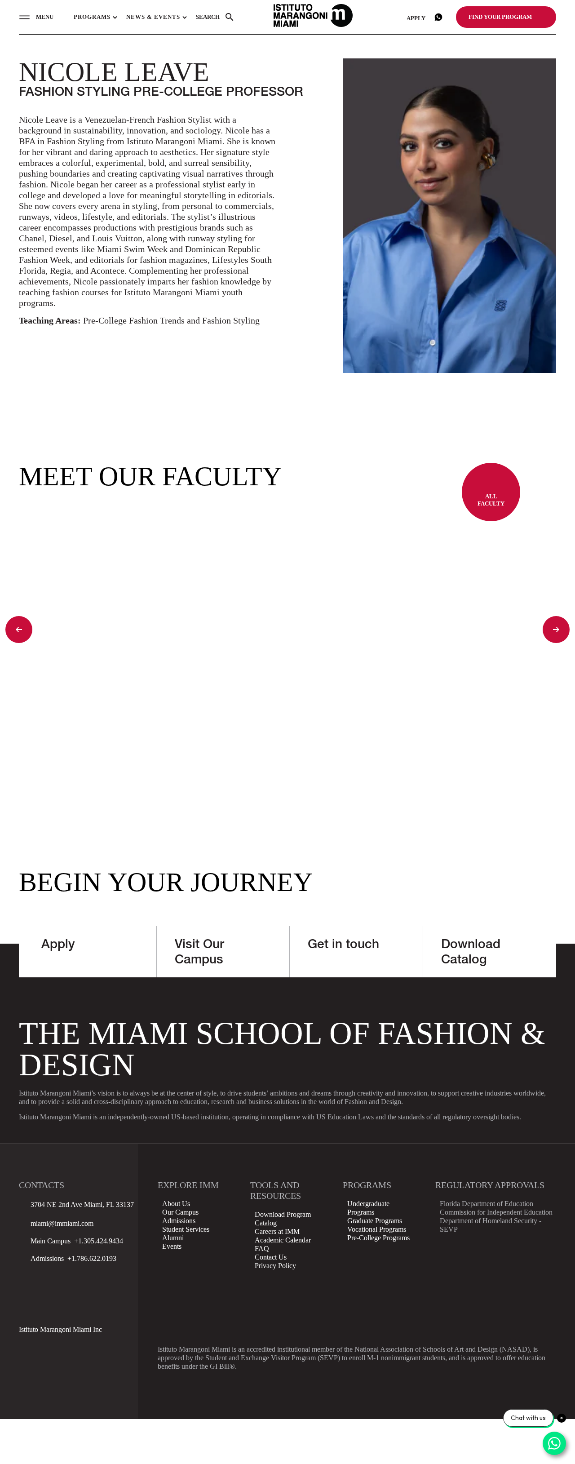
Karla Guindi (64, 768)
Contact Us (271, 1257)
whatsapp (438, 17)
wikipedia (27, 1309)
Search (208, 16)
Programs (92, 16)
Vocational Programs (376, 1229)
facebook (27, 1286)
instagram (50, 1286)
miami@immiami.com (62, 1223)
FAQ (262, 1248)
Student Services (185, 1229)
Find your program (500, 16)
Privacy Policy (275, 1265)
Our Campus (180, 1212)
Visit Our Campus (199, 953)
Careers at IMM (277, 1231)
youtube (119, 1286)
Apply (416, 18)
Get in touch (343, 945)
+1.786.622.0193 (90, 1258)
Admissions (178, 1220)
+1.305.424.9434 (97, 1241)
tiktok (73, 1286)
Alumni (173, 1238)
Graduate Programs (374, 1220)
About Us (176, 1203)
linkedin (96, 1286)
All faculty (491, 500)
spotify (50, 1309)
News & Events (153, 16)
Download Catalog (470, 953)
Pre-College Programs (378, 1238)
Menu (44, 16)
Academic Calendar (283, 1240)
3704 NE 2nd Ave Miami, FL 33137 (82, 1204)
